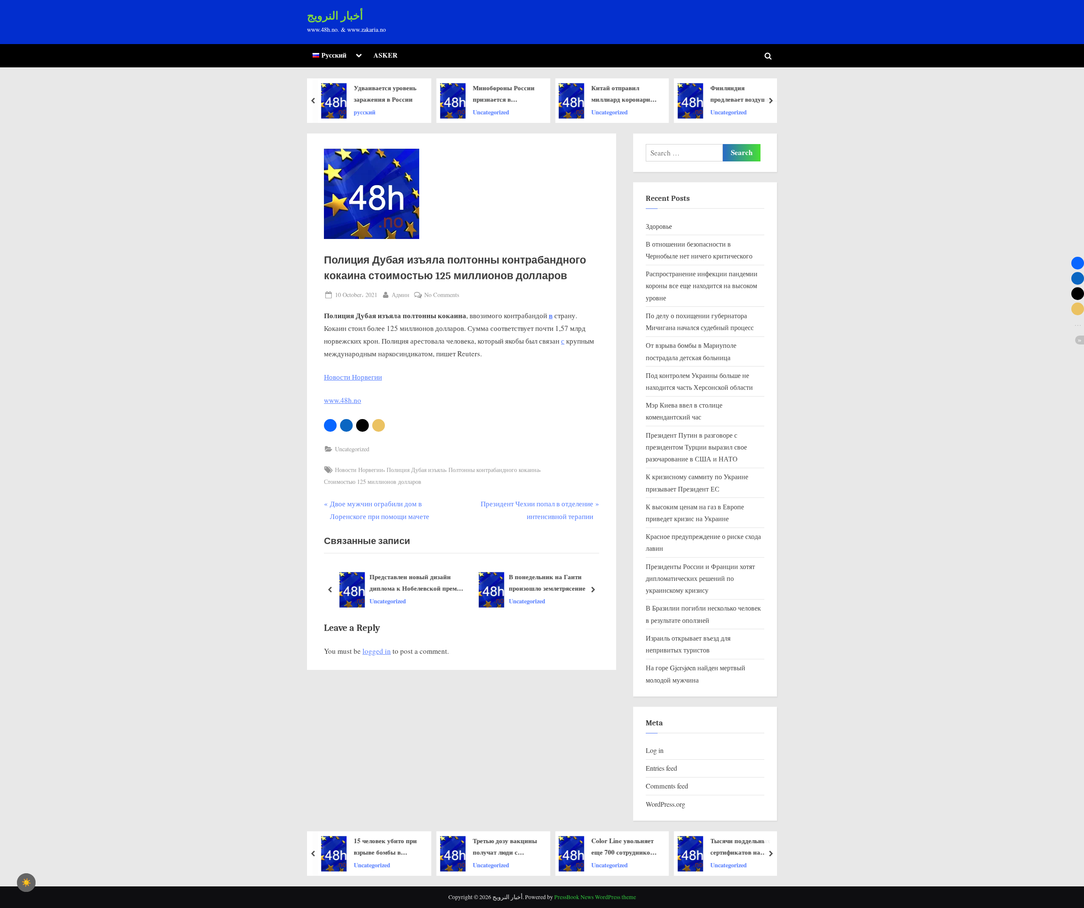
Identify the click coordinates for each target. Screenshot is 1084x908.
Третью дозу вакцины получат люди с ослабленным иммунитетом (394, 847)
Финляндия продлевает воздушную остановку (634, 94)
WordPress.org (665, 804)
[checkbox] (26, 882)
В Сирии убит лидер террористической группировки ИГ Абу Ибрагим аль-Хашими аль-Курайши (751, 94)
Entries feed (661, 768)
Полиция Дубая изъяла (416, 470)
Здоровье (659, 226)
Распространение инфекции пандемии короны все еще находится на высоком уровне (702, 286)
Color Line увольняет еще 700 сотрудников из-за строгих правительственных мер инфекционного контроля (512, 847)
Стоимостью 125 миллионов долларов (372, 482)
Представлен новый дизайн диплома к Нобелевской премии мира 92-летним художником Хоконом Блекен (415, 583)
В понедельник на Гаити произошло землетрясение (546, 582)
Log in (655, 750)
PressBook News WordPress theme (595, 897)
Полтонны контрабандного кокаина (493, 470)
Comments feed (667, 786)
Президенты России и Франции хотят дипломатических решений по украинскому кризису (700, 578)
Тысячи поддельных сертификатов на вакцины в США (630, 847)
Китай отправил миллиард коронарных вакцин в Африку (514, 94)
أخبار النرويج (335, 16)
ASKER (385, 55)
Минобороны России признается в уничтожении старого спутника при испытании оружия (394, 94)
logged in (376, 651)
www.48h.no (342, 400)
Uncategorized (380, 111)
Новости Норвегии (353, 377)
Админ (400, 294)
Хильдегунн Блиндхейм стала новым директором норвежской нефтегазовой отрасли (751, 847)
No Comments (441, 295)
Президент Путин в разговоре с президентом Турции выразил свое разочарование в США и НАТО (696, 447)
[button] (330, 425)
